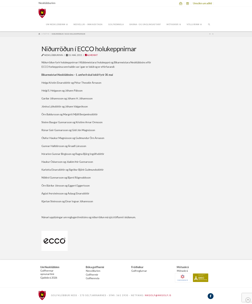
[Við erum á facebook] (211, 297)
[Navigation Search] (209, 24)
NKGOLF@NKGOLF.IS (158, 295)
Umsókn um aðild (202, 3)
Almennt (92, 55)
